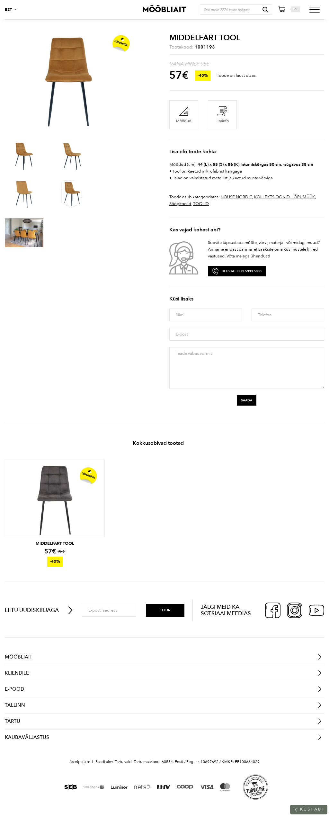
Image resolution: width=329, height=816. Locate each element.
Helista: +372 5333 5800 (242, 271)
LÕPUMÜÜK (303, 197)
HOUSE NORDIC (236, 197)
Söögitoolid (180, 204)
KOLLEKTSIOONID (271, 197)
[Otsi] (265, 9)
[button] (13, 9)
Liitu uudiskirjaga (32, 610)
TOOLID (201, 204)
